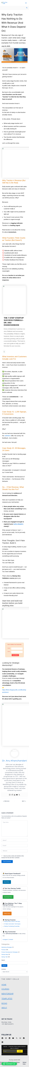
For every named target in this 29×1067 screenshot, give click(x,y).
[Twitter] (19, 795)
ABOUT (4, 1008)
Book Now (6, 882)
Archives (3, 969)
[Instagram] (10, 795)
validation (7, 435)
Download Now (8, 897)
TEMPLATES (6, 999)
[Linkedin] (14, 795)
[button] (27, 8)
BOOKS (4, 1003)
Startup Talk (4, 957)
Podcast (3, 949)
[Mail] (20, 1038)
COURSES (5, 989)
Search (3, 960)
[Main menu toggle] (26, 2)
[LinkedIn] (9, 1038)
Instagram (5, 939)
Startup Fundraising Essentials (11, 926)
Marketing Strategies (6, 947)
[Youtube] (17, 795)
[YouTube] (13, 1038)
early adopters (18, 524)
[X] (17, 1038)
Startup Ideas (4, 954)
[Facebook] (12, 795)
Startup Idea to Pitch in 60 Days (12, 921)
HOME (3, 985)
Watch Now (7, 913)
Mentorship (7, 994)
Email (9, 648)
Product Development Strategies (9, 952)
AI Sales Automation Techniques (12, 924)
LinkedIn (11, 939)
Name (9, 651)
